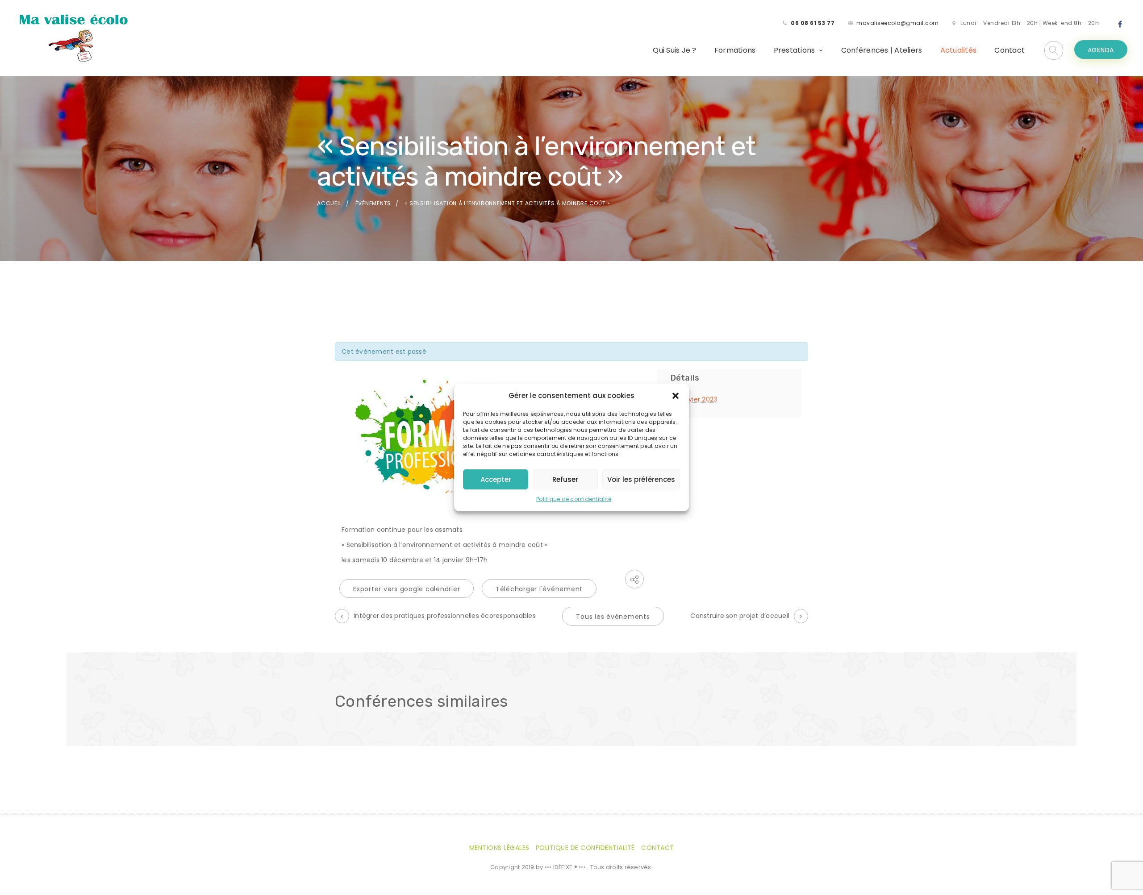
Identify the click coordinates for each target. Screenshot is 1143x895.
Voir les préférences (641, 479)
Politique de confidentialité (573, 499)
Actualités (958, 50)
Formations (735, 50)
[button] (675, 395)
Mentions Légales (499, 847)
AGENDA (1101, 50)
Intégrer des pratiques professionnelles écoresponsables (445, 615)
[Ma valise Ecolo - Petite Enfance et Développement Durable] (73, 37)
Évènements (373, 203)
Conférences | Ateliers (881, 50)
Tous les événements (613, 616)
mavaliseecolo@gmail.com (897, 23)
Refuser (565, 479)
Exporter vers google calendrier (406, 588)
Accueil (329, 203)
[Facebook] (1120, 24)
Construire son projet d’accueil (739, 615)
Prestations (794, 50)
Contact (1009, 50)
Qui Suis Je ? (674, 50)
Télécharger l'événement (539, 588)
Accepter (495, 479)
